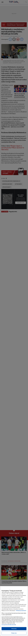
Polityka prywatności (21, 610)
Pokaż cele (14, 633)
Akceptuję (13, 628)
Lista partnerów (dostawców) (9, 624)
